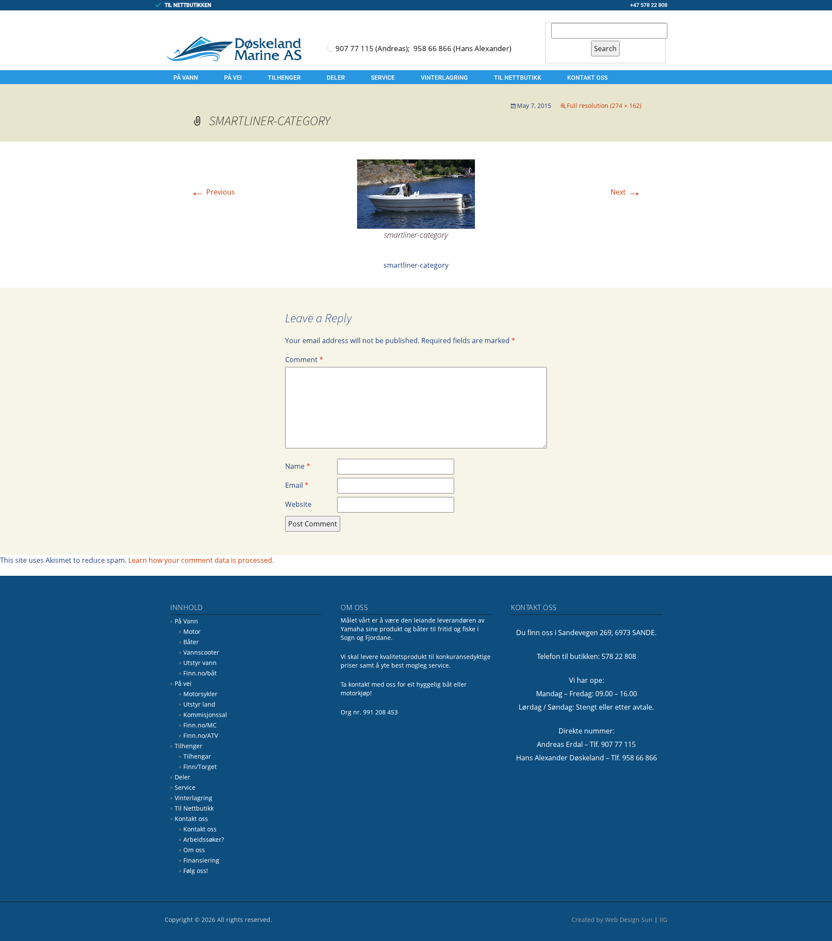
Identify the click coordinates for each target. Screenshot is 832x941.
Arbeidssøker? (203, 839)
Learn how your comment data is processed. (201, 560)
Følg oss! (195, 870)
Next (626, 192)
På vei (233, 78)
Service (383, 78)
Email (297, 485)
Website (298, 504)
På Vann (185, 78)
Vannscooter (201, 652)
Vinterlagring (444, 78)
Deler (336, 78)
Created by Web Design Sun (612, 919)
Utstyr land (199, 704)
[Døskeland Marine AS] (234, 48)
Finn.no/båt (200, 673)
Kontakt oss (587, 78)
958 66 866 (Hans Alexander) (462, 48)
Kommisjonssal (205, 715)
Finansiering (201, 860)
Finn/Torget (200, 767)
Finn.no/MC (200, 725)
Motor (192, 631)
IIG (663, 919)
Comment (304, 359)
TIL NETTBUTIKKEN (188, 5)
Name (297, 466)
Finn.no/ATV (200, 735)
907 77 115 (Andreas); (373, 48)
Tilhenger (284, 78)
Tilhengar (197, 756)
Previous (213, 192)
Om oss (194, 850)
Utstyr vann (200, 663)
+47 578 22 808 (648, 5)
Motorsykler (200, 694)
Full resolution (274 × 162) (604, 105)
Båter (191, 642)
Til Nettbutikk (517, 78)
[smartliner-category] (416, 193)
